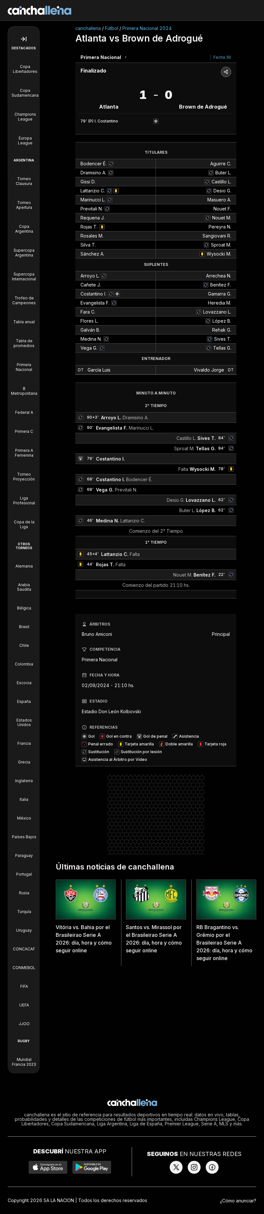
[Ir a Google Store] (92, 1167)
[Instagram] (194, 1167)
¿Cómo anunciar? (238, 1200)
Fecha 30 (222, 57)
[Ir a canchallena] (39, 10)
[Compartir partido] (226, 72)
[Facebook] (212, 1167)
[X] (176, 1167)
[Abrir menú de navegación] (23, 39)
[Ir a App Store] (48, 1167)
